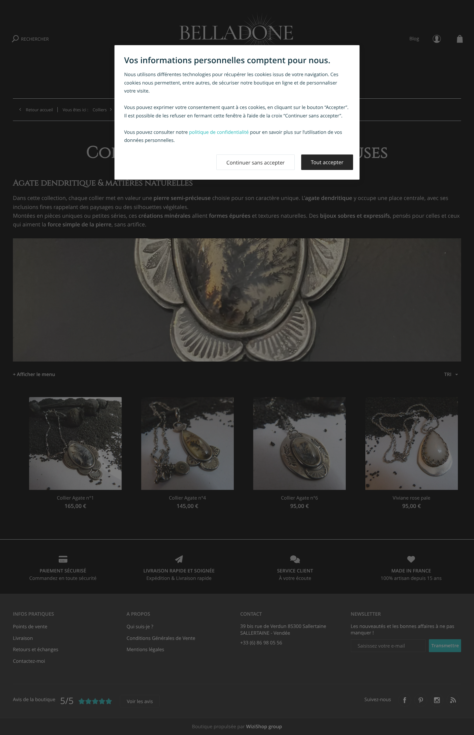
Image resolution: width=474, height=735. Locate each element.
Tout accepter (327, 162)
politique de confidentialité (219, 132)
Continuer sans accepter (255, 162)
